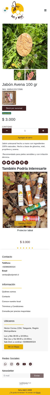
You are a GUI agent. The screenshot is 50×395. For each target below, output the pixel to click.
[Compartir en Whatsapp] (26, 163)
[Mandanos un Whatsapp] (5, 364)
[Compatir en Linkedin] (22, 163)
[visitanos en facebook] (18, 364)
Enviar (37, 375)
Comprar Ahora (25, 223)
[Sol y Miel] (9, 98)
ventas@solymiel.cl (10, 275)
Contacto (6, 296)
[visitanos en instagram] (11, 364)
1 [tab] (17, 248)
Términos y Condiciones (12, 306)
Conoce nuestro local (11, 301)
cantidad (7, 127)
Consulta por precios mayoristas (16, 311)
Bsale (38, 393)
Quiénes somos (9, 291)
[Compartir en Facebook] (4, 163)
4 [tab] (26, 248)
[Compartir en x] (8, 163)
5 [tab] (29, 248)
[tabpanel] (25, 209)
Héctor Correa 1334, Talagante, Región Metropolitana (21, 329)
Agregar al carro (25, 137)
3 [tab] (23, 248)
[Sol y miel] (17, 10)
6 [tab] (32, 248)
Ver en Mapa (13, 347)
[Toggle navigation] (45, 10)
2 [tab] (20, 248)
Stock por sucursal (14, 108)
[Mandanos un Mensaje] (30, 364)
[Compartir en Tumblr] (17, 163)
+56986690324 (8, 267)
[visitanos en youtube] (24, 364)
